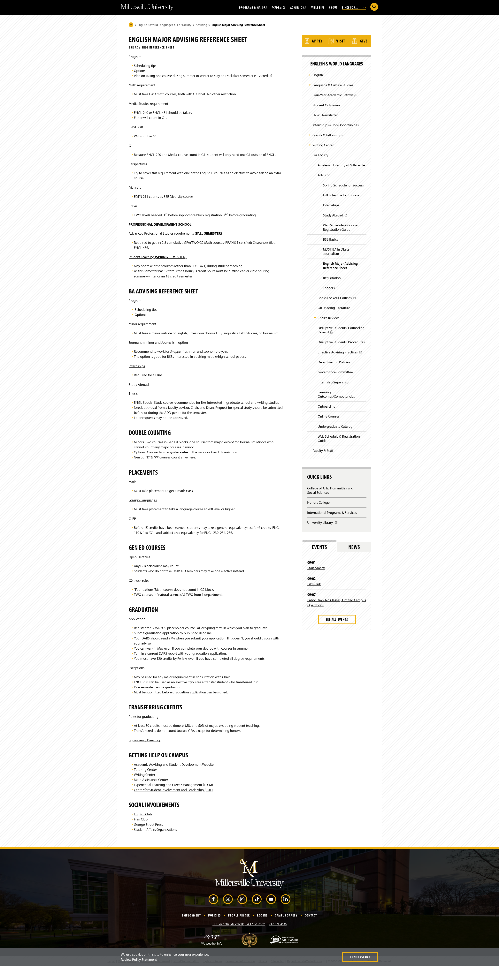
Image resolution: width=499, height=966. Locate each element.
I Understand (360, 957)
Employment (191, 915)
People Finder (239, 915)
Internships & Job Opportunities (335, 125)
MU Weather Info (211, 943)
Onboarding (326, 406)
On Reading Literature (334, 308)
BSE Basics (330, 239)
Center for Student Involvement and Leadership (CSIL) (173, 790)
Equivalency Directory (144, 740)
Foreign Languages (143, 500)
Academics (279, 7)
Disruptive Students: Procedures (341, 342)
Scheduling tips (145, 65)
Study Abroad (139, 384)
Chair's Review (328, 318)
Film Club (141, 819)
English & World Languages (155, 25)
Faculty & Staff (322, 450)
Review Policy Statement (139, 959)
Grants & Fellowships (327, 135)
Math (132, 481)
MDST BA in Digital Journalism (336, 251)
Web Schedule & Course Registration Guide (340, 227)
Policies (214, 915)
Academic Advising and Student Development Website (174, 764)
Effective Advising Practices (339, 353)
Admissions (298, 7)
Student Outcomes (326, 105)
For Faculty (184, 25)
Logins (262, 915)
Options (139, 70)
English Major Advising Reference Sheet (340, 265)
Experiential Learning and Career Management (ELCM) (173, 784)
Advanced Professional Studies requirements (175, 233)
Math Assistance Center (151, 779)
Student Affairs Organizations (155, 829)
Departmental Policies (334, 362)
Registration (332, 277)
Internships (137, 366)
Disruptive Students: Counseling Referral (341, 331)
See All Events (337, 619)
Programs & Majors (253, 7)
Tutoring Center (145, 769)
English (317, 75)
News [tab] (354, 547)
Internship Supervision (334, 382)
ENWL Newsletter (325, 115)
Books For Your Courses (336, 299)
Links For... (350, 7)
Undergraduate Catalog (335, 426)
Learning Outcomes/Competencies (336, 394)
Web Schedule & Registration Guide (339, 438)
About (333, 7)
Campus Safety (286, 915)
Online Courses (329, 416)
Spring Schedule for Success (343, 185)
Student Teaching (158, 257)
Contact (311, 915)
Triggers (329, 288)
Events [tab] (319, 547)
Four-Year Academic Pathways (334, 95)
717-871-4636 (278, 924)
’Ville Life (317, 7)
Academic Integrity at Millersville (341, 165)
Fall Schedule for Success (341, 195)
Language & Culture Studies (332, 85)
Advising (201, 25)
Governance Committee (335, 372)
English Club (143, 814)
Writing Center (144, 774)
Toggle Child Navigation (309, 74)
